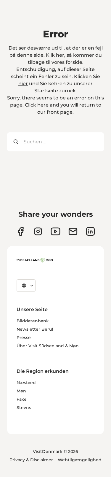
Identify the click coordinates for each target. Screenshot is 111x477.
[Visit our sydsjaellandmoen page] (20, 231)
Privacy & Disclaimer (31, 459)
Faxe (22, 399)
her (60, 55)
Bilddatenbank (33, 321)
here (43, 105)
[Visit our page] (38, 231)
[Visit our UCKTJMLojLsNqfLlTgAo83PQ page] (55, 231)
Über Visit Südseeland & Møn (48, 345)
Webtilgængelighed (80, 459)
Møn (21, 391)
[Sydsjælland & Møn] (35, 260)
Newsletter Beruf (35, 329)
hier (23, 83)
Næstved (26, 382)
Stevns (24, 407)
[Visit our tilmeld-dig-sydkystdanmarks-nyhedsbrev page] (73, 231)
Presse (24, 337)
